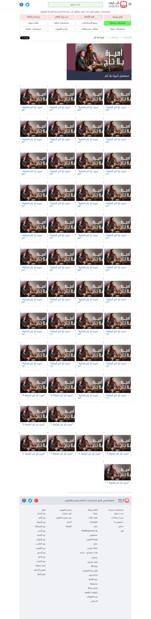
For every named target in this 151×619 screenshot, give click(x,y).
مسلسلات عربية (117, 29)
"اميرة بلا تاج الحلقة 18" (88, 333)
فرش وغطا (92, 588)
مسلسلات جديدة (116, 510)
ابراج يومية (118, 17)
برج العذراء (41, 535)
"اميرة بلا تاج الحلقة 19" (116, 333)
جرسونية (93, 584)
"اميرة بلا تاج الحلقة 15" (116, 365)
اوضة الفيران (92, 539)
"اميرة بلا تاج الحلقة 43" (60, 141)
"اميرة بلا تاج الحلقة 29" (116, 269)
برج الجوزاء (41, 522)
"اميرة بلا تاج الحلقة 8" (33, 395)
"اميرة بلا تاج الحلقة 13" (60, 365)
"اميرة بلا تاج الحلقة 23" (116, 301)
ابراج (43, 510)
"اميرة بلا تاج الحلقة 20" (32, 301)
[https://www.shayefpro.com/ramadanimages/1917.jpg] (117, 97)
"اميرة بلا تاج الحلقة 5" (117, 453)
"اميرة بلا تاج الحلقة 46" (32, 109)
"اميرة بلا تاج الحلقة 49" (116, 109)
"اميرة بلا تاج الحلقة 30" (32, 237)
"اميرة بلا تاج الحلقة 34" (32, 205)
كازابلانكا (93, 522)
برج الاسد (41, 531)
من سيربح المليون (64, 518)
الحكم (69, 522)
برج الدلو (41, 557)
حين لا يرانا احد (117, 518)
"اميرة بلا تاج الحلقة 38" (32, 173)
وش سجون (92, 562)
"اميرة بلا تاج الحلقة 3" (61, 453)
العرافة (69, 526)
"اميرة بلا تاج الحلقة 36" (88, 205)
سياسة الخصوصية (62, 12)
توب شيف (67, 513)
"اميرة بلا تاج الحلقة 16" (32, 333)
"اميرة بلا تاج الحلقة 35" (60, 205)
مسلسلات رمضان (117, 23)
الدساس (94, 601)
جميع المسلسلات (89, 23)
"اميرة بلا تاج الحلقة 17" (60, 333)
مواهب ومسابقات (89, 29)
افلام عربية (33, 23)
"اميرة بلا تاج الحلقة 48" (88, 109)
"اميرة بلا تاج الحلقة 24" (32, 269)
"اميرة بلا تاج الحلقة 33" (116, 237)
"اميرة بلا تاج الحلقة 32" (88, 237)
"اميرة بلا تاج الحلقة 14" (88, 365)
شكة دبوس (92, 548)
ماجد (95, 526)
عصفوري (93, 535)
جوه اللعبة (93, 579)
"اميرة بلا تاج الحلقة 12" (32, 365)
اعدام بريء (93, 575)
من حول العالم (61, 17)
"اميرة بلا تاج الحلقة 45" (116, 141)
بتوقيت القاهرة (90, 592)
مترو (95, 544)
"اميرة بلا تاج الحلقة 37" (116, 205)
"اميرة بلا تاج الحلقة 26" (60, 269)
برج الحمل (41, 513)
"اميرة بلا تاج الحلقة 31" (60, 237)
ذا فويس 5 (118, 522)
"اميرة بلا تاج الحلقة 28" (88, 269)
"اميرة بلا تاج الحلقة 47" (60, 109)
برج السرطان (40, 526)
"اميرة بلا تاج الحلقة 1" (117, 483)
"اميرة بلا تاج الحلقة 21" (60, 301)
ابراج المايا (41, 574)
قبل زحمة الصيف (90, 571)
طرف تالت (92, 518)
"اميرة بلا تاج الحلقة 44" (88, 141)
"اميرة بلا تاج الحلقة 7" (61, 424)
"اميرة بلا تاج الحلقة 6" (33, 424)
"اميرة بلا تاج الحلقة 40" (88, 173)
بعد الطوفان (92, 597)
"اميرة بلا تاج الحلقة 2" (33, 453)
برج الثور (41, 518)
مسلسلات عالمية (33, 29)
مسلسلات (114, 37)
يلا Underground (89, 531)
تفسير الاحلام (39, 570)
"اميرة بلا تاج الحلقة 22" (88, 301)
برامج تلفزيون (61, 29)
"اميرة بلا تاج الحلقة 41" (116, 173)
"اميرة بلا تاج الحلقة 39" (60, 173)
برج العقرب (40, 544)
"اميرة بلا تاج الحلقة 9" (61, 395)
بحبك (95, 513)
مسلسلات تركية (61, 23)
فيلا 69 (94, 566)
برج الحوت (41, 561)
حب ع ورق (118, 513)
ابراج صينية (40, 565)
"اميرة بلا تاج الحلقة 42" (32, 141)
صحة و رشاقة (33, 17)
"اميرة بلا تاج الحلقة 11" (116, 397)
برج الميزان (40, 539)
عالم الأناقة (89, 17)
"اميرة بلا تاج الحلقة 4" (89, 453)
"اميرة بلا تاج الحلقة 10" (88, 397)
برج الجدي (41, 552)
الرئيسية (128, 37)
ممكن (120, 526)
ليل (122, 531)
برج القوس (40, 548)
